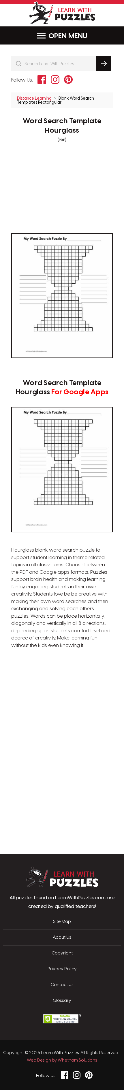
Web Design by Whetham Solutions (62, 1060)
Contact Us (62, 985)
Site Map (62, 921)
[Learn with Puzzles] (62, 885)
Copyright (62, 953)
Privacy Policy (62, 969)
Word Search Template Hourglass (62, 125)
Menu (77, 36)
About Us (62, 937)
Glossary (62, 1000)
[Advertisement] (62, 684)
